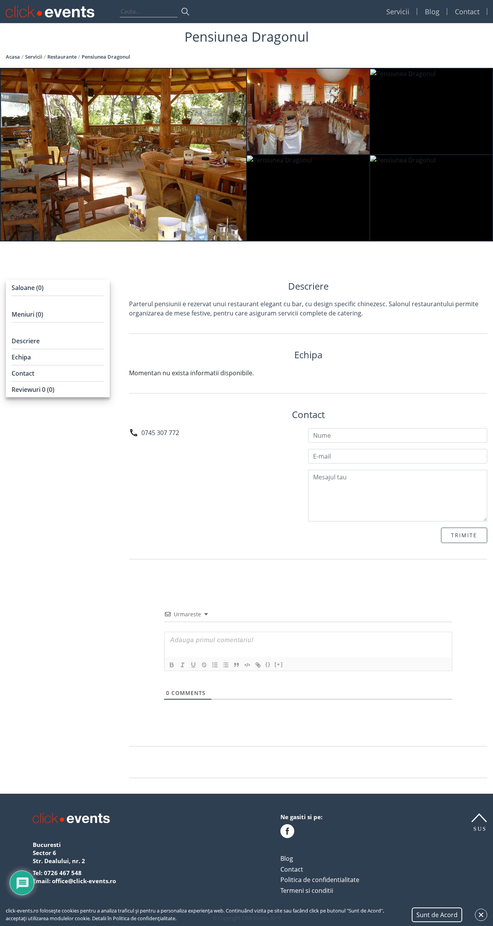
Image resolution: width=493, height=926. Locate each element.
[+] (279, 664)
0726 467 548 (63, 873)
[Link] (258, 665)
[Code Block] (247, 665)
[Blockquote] (236, 665)
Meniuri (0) (27, 314)
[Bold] (171, 665)
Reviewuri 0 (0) (33, 389)
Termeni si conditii (306, 890)
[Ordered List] (215, 665)
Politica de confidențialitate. (144, 918)
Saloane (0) (28, 287)
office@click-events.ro (84, 881)
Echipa (21, 357)
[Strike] (204, 665)
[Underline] (193, 665)
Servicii (397, 11)
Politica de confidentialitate (319, 879)
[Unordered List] (225, 665)
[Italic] (182, 665)
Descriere (26, 341)
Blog (432, 11)
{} (268, 664)
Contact (467, 11)
